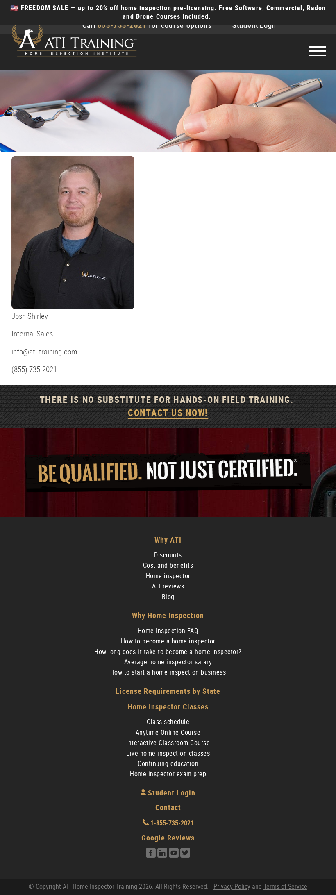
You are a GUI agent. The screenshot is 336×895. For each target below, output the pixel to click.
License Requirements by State (168, 691)
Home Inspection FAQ (168, 631)
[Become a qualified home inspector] (73, 40)
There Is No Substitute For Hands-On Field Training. (168, 406)
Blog (168, 597)
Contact (168, 807)
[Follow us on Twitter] (185, 855)
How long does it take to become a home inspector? (168, 652)
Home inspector (168, 576)
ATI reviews (168, 586)
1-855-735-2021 (171, 823)
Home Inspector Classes (168, 706)
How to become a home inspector (168, 641)
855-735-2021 (122, 26)
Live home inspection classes (168, 753)
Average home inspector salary (168, 662)
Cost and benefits (168, 565)
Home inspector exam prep (168, 774)
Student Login (255, 26)
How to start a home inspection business (168, 672)
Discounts (168, 555)
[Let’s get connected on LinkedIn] (162, 855)
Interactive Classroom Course (168, 743)
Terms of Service (285, 886)
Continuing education (168, 764)
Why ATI (168, 540)
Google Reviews (168, 838)
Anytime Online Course (168, 732)
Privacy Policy (231, 886)
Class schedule (168, 722)
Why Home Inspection (168, 615)
